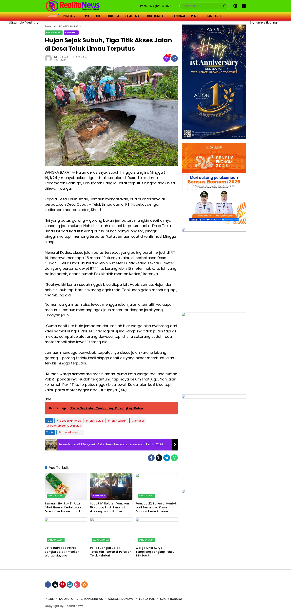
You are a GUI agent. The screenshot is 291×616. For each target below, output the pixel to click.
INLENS (49, 599)
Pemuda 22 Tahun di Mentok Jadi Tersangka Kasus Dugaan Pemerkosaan (156, 507)
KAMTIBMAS (71, 32)
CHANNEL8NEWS (92, 599)
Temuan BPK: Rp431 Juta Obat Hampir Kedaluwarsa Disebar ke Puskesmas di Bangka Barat (64, 507)
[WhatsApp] (174, 457)
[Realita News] (73, 6)
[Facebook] (151, 457)
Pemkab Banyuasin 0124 (65, 426)
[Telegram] (166, 457)
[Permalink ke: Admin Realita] (49, 58)
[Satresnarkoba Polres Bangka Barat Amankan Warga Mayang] (66, 531)
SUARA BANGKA (171, 599)
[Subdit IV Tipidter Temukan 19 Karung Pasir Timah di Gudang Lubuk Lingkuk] (111, 486)
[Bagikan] (174, 58)
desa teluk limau (70, 421)
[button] (225, 6)
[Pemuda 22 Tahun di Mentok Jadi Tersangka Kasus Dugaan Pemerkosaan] (157, 486)
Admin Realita (61, 57)
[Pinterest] (62, 584)
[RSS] (84, 584)
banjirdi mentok (72, 432)
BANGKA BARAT (54, 32)
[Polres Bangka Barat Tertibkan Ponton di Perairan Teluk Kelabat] (111, 531)
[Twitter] (159, 457)
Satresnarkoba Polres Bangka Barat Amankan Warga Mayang (62, 551)
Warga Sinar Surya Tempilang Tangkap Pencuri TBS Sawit (156, 551)
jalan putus (96, 421)
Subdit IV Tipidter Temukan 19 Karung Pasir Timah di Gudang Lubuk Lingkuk (109, 507)
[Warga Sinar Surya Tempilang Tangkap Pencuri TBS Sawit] (157, 531)
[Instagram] (77, 584)
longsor (139, 421)
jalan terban (118, 421)
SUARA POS (147, 599)
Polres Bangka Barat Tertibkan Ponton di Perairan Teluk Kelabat (110, 551)
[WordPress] (70, 584)
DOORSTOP (67, 599)
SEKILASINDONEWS (120, 599)
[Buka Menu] (244, 6)
